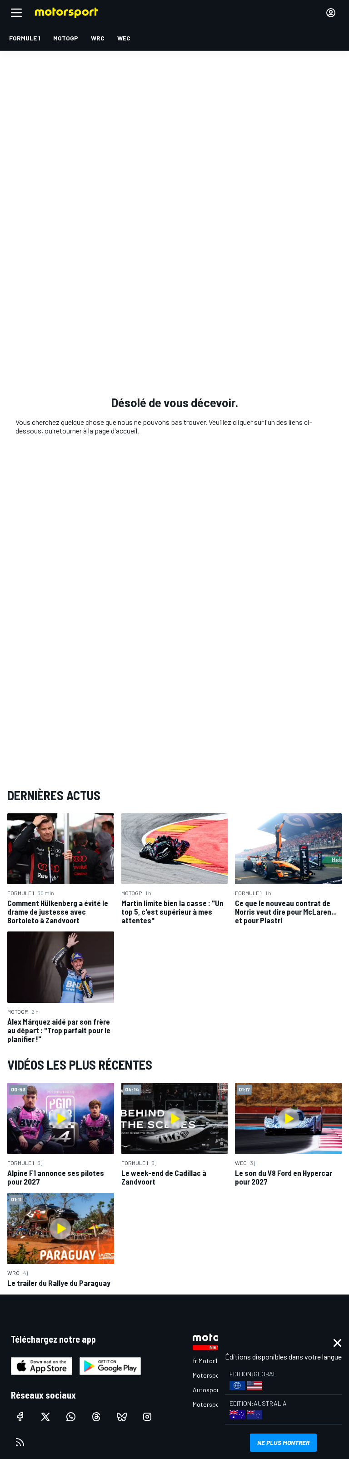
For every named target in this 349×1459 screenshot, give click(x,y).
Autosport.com (214, 1390)
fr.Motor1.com (211, 1360)
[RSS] (20, 1442)
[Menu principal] (16, 12)
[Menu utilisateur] (331, 13)
